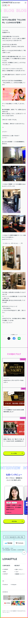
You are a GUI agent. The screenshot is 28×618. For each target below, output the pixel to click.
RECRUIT (7, 548)
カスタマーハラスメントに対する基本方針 (9, 610)
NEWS (4, 571)
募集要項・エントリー (20, 574)
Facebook (5, 584)
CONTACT (5, 574)
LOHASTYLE (9, 559)
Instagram (14, 584)
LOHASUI (13, 46)
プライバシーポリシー (6, 612)
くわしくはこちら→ (7, 322)
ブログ (12, 548)
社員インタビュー (19, 569)
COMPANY (5, 569)
